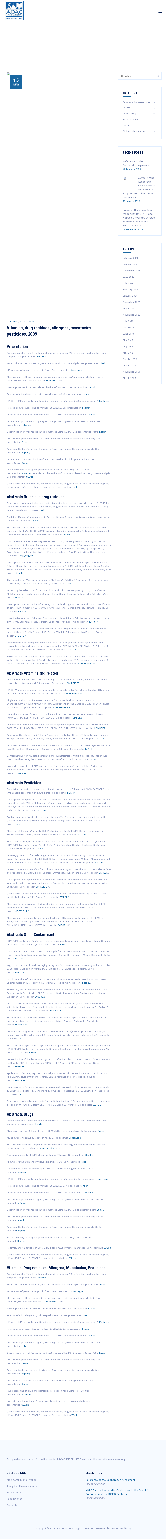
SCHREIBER (73, 683)
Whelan (75, 487)
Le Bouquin (87, 1192)
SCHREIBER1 (42, 886)
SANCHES (23, 1094)
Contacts (12, 1505)
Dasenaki (67, 534)
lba (58, 1148)
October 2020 (130, 327)
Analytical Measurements (136, 102)
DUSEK (18, 824)
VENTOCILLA (22, 911)
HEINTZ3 (85, 982)
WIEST (61, 925)
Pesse (24, 442)
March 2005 (129, 378)
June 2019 (128, 333)
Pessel (20, 1220)
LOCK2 (39, 848)
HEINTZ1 (81, 834)
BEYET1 (89, 749)
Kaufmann (104, 401)
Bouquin (91, 414)
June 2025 (128, 277)
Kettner (86, 407)
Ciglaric (34, 520)
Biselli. (42, 510)
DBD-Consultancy (121, 1528)
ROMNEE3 (76, 717)
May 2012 (128, 352)
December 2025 (131, 270)
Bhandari (41, 356)
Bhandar (38, 1124)
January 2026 (130, 264)
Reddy (24, 463)
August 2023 (129, 308)
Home (126, 125)
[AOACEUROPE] (14, 10)
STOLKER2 (70, 649)
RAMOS (22, 611)
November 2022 (131, 314)
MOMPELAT (21, 1024)
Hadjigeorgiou (25, 555)
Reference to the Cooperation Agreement (110, 1480)
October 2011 (130, 359)
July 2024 (128, 283)
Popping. (21, 1230)
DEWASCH (20, 773)
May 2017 (128, 340)
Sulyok (29, 476)
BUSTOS (19, 972)
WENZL (97, 1104)
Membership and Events (21, 1480)
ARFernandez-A (48, 1148)
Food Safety (27, 321)
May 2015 (128, 346)
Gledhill (92, 387)
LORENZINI (55, 1010)
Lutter (102, 431)
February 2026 (131, 258)
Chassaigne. (75, 1137)
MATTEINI (99, 862)
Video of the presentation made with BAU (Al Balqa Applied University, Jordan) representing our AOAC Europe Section (139, 218)
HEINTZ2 (94, 759)
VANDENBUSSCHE (86, 663)
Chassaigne (77, 370)
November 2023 (131, 302)
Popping (25, 452)
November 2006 (132, 371)
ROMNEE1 (20, 1066)
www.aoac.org (116, 1459)
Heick (86, 394)
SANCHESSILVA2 (75, 693)
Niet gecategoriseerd (134, 131)
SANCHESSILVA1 (62, 707)
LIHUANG (102, 738)
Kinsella (19, 573)
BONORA (19, 958)
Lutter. (100, 1209)
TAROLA (64, 897)
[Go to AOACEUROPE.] (123, 37)
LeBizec (25, 425)
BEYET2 (64, 944)
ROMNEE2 (99, 728)
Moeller (19, 597)
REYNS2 (33, 1052)
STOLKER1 (20, 635)
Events (14, 321)
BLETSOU (42, 810)
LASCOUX (40, 996)
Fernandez (51, 380)
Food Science (130, 119)
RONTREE (20, 1080)
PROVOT (22, 1038)
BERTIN (71, 792)
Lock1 (68, 583)
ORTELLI (103, 873)
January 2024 (130, 296)
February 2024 (130, 289)
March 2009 (129, 365)
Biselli (103, 363)
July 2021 (128, 321)
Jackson (21, 1172)
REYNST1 (93, 621)
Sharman (26, 473)
